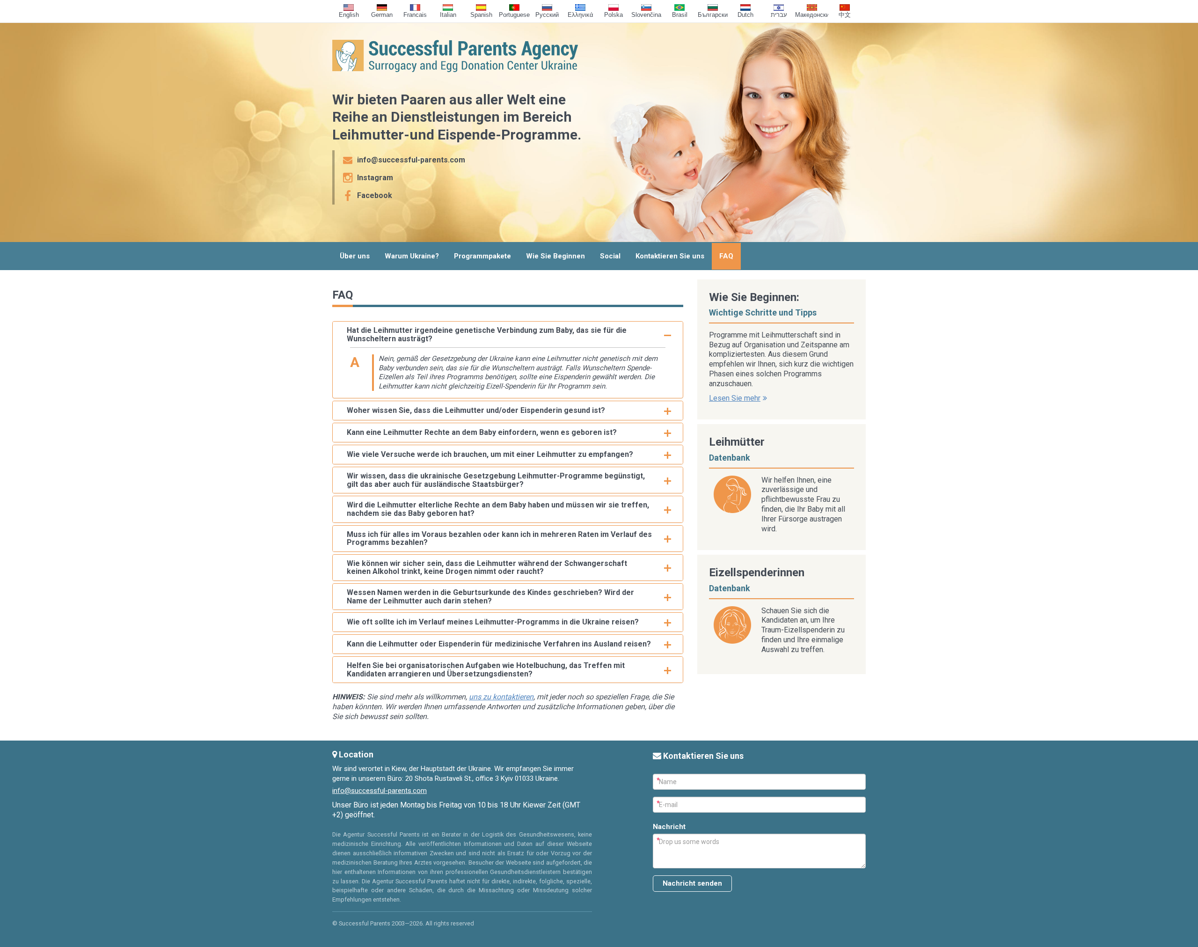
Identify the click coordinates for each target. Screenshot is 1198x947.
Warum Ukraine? (412, 256)
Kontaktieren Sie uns (670, 256)
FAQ (726, 256)
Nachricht (669, 826)
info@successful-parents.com (379, 790)
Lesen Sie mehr (734, 398)
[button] (508, 334)
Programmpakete (482, 256)
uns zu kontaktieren (501, 696)
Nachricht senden (692, 883)
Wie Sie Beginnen (555, 256)
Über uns (355, 256)
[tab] (508, 334)
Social (610, 256)
